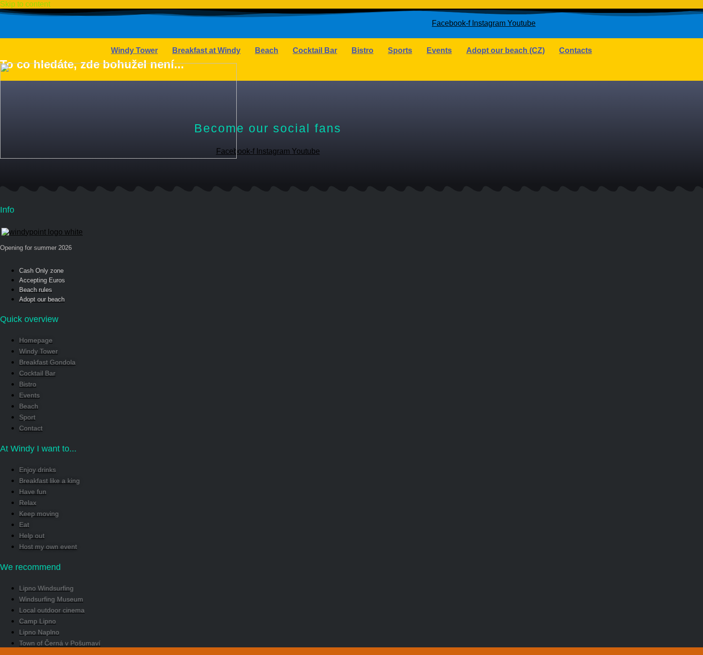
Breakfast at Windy (206, 50)
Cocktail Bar (315, 50)
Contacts (575, 50)
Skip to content (25, 4)
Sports (400, 50)
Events (439, 50)
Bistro (362, 50)
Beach (266, 50)
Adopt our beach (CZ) (505, 50)
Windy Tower (134, 50)
